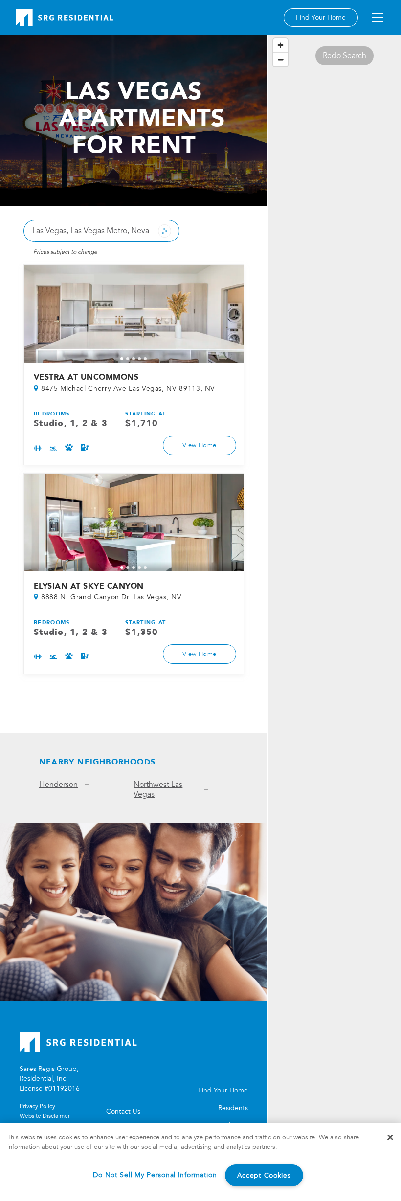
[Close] (390, 1137)
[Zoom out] (280, 59)
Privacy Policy (37, 1106)
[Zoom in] (280, 45)
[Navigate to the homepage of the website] (134, 1042)
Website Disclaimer (45, 1116)
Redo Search (344, 55)
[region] (334, 617)
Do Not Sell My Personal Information (155, 1174)
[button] (375, 17)
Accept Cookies (264, 1175)
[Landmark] (64, 17)
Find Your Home (321, 17)
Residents (233, 1108)
